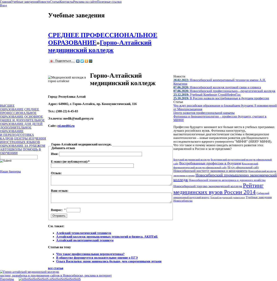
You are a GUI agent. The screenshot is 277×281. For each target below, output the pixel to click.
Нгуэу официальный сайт (243, 167)
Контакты (66, 1)
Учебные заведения (24, 1)
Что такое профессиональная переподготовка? (90, 254)
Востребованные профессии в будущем (210, 163)
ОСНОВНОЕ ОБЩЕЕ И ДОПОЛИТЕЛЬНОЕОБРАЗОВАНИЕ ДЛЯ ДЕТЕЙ (22, 120)
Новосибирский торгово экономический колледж (207, 186)
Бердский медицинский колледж (191, 159)
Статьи (55, 1)
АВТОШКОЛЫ (11, 149)
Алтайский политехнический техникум (85, 240)
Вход (3, 5)
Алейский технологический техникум (83, 233)
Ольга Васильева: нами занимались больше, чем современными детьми (108, 261)
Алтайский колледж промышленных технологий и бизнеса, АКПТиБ (107, 236)
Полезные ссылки (109, 1)
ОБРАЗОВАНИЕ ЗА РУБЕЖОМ (22, 145)
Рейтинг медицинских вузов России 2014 (218, 188)
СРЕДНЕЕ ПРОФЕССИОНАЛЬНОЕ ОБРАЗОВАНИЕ (19, 113)
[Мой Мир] (91, 61)
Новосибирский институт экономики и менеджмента (210, 171)
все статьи (55, 268)
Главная (5, 1)
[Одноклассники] (86, 61)
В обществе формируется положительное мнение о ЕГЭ (97, 257)
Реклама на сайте (85, 1)
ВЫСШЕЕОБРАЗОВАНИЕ (12, 107)
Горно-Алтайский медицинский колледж (99, 46)
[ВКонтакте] (78, 61)
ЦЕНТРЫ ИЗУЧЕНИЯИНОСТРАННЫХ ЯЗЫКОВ (23, 140)
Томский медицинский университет (227, 197)
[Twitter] (82, 61)
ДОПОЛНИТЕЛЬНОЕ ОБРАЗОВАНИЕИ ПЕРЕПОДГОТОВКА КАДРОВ (17, 133)
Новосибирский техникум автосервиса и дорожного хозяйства (227, 180)
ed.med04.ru (66, 125)
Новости (44, 1)
